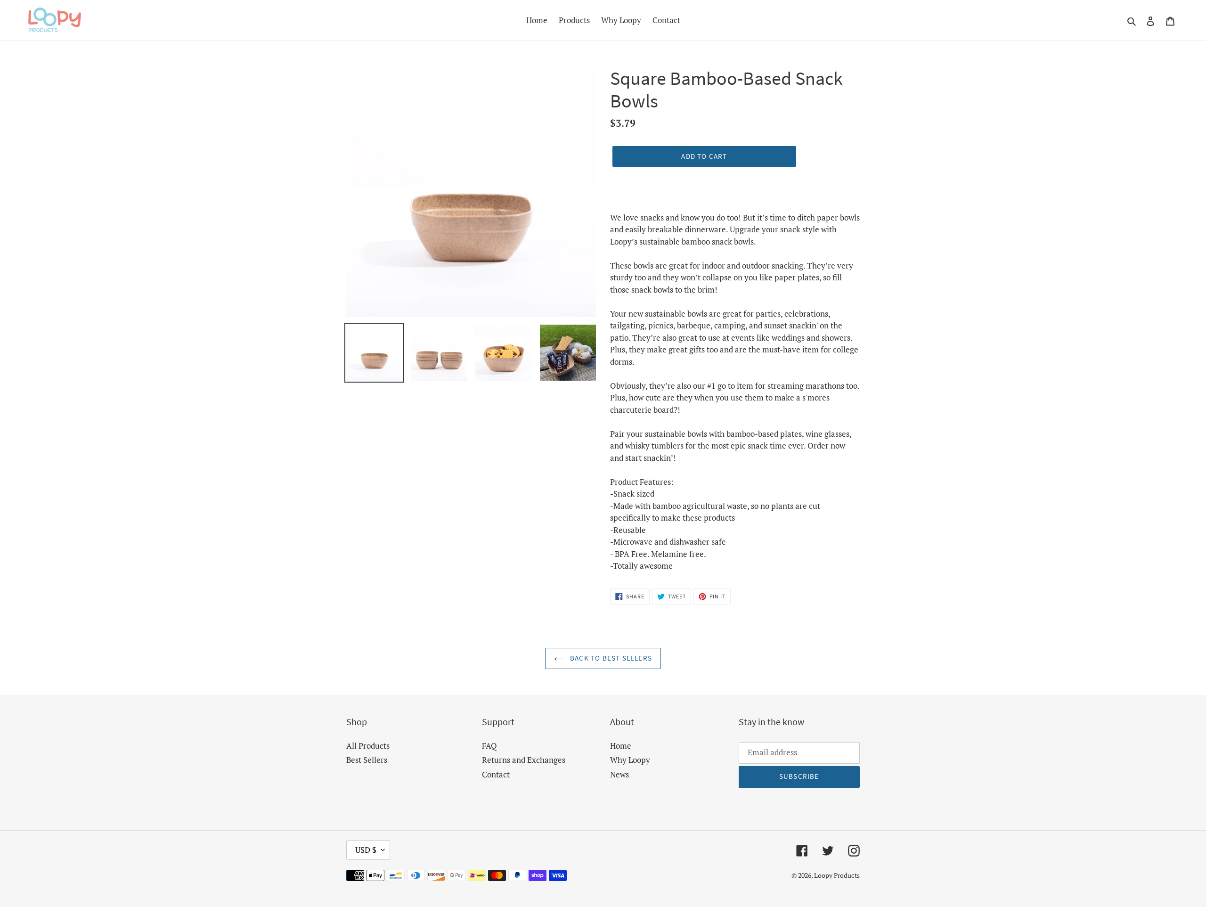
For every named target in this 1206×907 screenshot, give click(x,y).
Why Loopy (630, 759)
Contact (496, 774)
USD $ (365, 849)
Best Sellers (366, 759)
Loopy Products (837, 875)
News (619, 774)
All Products (368, 745)
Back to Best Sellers (610, 658)
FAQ (489, 745)
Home (620, 745)
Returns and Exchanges (523, 759)
